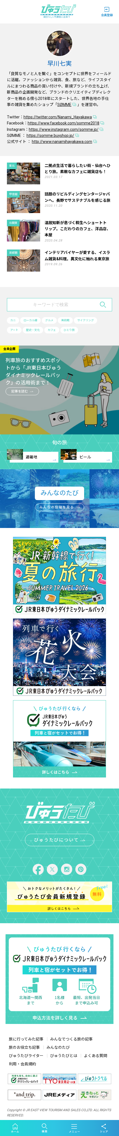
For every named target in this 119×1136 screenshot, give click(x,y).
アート (14, 329)
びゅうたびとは (63, 1055)
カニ (13, 320)
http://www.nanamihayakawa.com (62, 141)
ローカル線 (30, 320)
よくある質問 (95, 1055)
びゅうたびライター (26, 1055)
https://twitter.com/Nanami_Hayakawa (58, 117)
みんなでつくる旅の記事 (71, 1039)
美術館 (65, 320)
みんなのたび (58, 1047)
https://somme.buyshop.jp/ (50, 135)
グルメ (49, 320)
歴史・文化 (33, 329)
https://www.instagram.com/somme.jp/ (64, 129)
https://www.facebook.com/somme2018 (63, 123)
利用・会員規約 (22, 1064)
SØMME (64, 104)
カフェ (52, 329)
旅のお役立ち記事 (24, 1047)
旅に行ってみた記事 (26, 1039)
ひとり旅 (69, 329)
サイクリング (85, 320)
